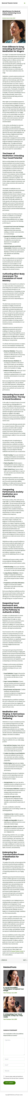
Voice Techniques (7, 992)
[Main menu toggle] (24, 3)
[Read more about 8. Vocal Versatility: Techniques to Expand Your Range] (13, 977)
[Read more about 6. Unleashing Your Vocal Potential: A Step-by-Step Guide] (13, 1004)
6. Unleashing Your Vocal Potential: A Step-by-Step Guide (13, 1015)
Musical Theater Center (10, 3)
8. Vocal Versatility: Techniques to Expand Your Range (13, 989)
